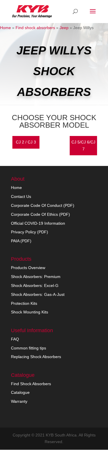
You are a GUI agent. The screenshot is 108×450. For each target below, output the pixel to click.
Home (5, 27)
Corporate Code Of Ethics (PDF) (40, 214)
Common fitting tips (28, 348)
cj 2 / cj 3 (26, 142)
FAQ (15, 339)
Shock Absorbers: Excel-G (34, 285)
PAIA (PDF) (21, 241)
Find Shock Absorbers (31, 383)
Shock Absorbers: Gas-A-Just (38, 294)
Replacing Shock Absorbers (36, 356)
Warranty (19, 401)
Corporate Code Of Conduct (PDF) (42, 205)
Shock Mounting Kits (29, 312)
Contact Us (21, 196)
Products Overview (28, 267)
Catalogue (20, 392)
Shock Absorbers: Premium (35, 276)
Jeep (64, 27)
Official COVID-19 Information (38, 223)
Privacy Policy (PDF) (29, 232)
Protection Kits (24, 303)
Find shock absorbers (35, 27)
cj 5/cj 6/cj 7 (83, 145)
